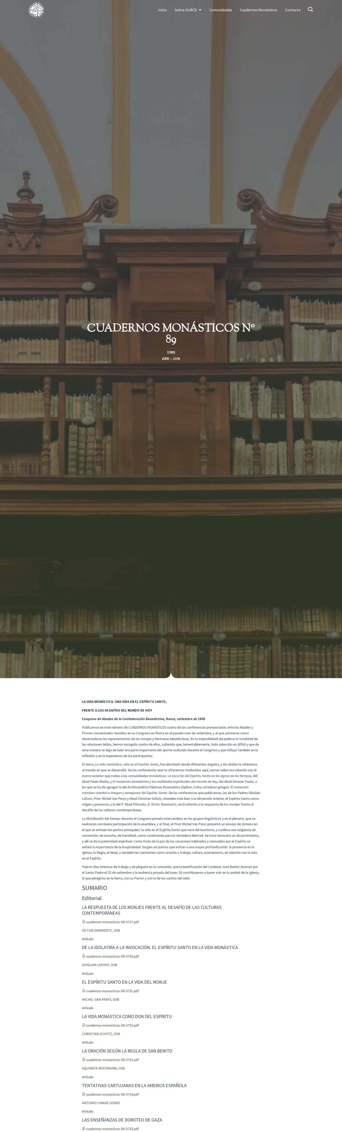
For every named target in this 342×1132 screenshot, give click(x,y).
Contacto (293, 9)
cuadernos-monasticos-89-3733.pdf (112, 1059)
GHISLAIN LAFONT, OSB (99, 965)
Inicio (162, 9)
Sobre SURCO (186, 9)
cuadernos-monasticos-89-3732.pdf (112, 1025)
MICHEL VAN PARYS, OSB (100, 999)
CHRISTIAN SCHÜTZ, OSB (101, 1034)
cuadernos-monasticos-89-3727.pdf (112, 922)
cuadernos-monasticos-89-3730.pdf (112, 956)
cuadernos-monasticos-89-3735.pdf (112, 1128)
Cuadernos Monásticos (258, 9)
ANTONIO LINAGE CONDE (101, 1103)
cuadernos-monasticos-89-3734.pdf (112, 1094)
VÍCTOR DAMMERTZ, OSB (101, 930)
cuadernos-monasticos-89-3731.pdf (112, 991)
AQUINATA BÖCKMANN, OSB (103, 1068)
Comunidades (220, 9)
